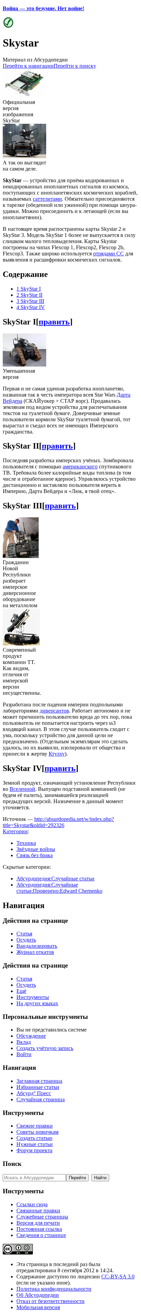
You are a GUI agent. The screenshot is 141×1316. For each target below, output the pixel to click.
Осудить (26, 940)
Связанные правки (38, 1210)
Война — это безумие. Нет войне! (43, 8)
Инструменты (32, 997)
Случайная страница (40, 1099)
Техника (26, 843)
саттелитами (47, 199)
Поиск (12, 1163)
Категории (15, 831)
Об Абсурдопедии (37, 1295)
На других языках (37, 1003)
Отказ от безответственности (50, 1301)
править (54, 321)
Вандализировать (36, 946)
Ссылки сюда (32, 1204)
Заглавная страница (39, 1081)
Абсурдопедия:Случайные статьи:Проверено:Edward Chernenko (59, 888)
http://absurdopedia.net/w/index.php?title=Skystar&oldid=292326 (58, 822)
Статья (24, 933)
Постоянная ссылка (39, 1229)
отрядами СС (108, 253)
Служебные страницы (42, 1217)
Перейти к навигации (28, 66)
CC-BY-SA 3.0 (117, 1276)
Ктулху (57, 754)
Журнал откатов (35, 952)
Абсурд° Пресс (33, 1093)
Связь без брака (34, 855)
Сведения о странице (41, 1235)
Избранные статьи (37, 1087)
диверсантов (54, 711)
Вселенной (22, 789)
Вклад (23, 1042)
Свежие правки (34, 1126)
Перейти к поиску (75, 66)
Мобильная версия (38, 1307)
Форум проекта (34, 1150)
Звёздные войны (35, 849)
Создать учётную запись (44, 1048)
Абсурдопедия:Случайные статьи (55, 878)
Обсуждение (31, 1036)
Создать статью (34, 1138)
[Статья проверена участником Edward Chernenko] (8, 26)
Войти (23, 1054)
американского (80, 466)
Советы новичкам (37, 1132)
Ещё (21, 991)
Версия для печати (38, 1223)
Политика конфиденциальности (53, 1289)
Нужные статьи (34, 1144)
